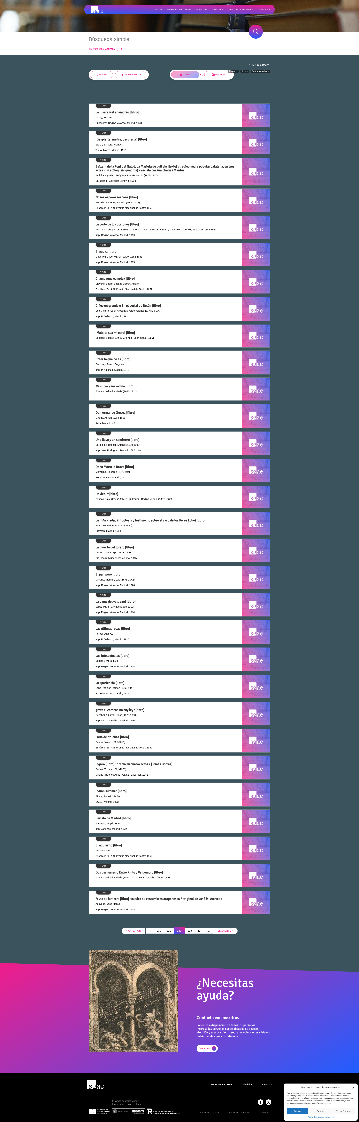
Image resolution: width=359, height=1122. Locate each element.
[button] (353, 1087)
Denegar (321, 1111)
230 (159, 930)
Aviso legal (329, 1117)
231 (169, 930)
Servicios (247, 1084)
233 (190, 930)
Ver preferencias (343, 1111)
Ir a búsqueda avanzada (102, 49)
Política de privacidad (316, 1117)
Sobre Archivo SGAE (222, 1084)
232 (179, 930)
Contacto (267, 1084)
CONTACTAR (205, 1048)
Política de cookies (209, 1112)
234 (199, 930)
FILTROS (103, 74)
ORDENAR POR (131, 74)
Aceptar (297, 1111)
